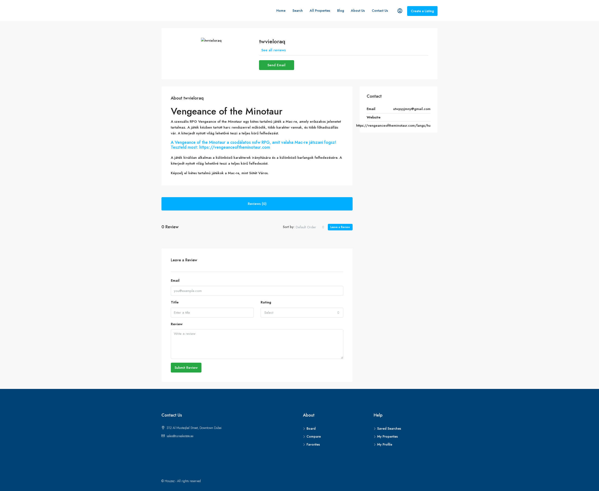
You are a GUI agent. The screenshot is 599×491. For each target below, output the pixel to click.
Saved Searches (389, 428)
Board (311, 428)
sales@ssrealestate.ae (180, 436)
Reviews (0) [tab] (257, 203)
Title (175, 302)
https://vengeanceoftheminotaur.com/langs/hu (393, 125)
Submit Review (186, 367)
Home (280, 10)
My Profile (384, 444)
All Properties (320, 10)
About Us (358, 10)
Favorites (313, 444)
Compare (314, 436)
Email (175, 280)
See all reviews (273, 50)
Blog (340, 10)
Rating (266, 302)
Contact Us (380, 10)
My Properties (387, 436)
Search (297, 10)
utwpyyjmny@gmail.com (412, 108)
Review (177, 324)
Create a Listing (422, 11)
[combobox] (310, 227)
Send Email (276, 65)
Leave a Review (340, 227)
